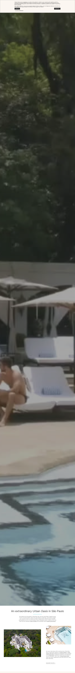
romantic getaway (63, 652)
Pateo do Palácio (33, 621)
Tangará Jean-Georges (51, 621)
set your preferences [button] (19, 10)
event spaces (51, 654)
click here (19, 4)
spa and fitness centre (64, 656)
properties (25, 2)
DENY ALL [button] (17, 8)
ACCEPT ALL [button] (57, 8)
